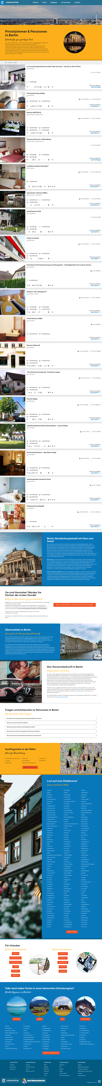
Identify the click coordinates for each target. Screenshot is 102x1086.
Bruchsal (50, 864)
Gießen (67, 832)
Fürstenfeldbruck (69, 817)
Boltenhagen (51, 850)
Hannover (67, 861)
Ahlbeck (50, 794)
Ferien (44, 2)
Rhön (63, 1037)
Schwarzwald (62, 1073)
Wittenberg (85, 917)
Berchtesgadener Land (12, 1033)
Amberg (50, 797)
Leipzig (67, 908)
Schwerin (84, 857)
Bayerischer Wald (10, 1030)
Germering (67, 830)
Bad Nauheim (51, 819)
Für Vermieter (66, 2)
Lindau (66, 915)
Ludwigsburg (68, 922)
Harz (26, 1030)
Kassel (66, 886)
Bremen (50, 859)
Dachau (50, 886)
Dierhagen (50, 902)
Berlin (49, 837)
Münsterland (28, 1048)
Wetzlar (84, 906)
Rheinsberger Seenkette (68, 1035)
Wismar (84, 915)
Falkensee (67, 794)
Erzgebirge (27, 1026)
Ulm (83, 900)
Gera (66, 828)
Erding (49, 924)
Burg (49, 868)
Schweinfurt (85, 866)
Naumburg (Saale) (87, 810)
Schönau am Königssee (88, 864)
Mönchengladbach (87, 803)
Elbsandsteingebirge (11, 1048)
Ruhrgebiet (65, 1041)
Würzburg (84, 922)
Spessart (82, 1026)
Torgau (84, 891)
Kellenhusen (68, 888)
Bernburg (50, 839)
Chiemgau (8, 1041)
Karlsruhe (67, 884)
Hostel (27, 1069)
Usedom (82, 1037)
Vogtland (82, 1039)
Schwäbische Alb (66, 1048)
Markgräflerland (29, 1039)
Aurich (49, 803)
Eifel (7, 1046)
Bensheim (50, 835)
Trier (83, 893)
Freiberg (67, 803)
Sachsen (80, 1073)
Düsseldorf (50, 913)
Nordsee (45, 1033)
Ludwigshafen (68, 924)
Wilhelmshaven (86, 911)
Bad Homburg (51, 810)
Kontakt (77, 2)
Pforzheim (85, 835)
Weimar (84, 902)
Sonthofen (85, 875)
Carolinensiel (51, 873)
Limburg (67, 913)
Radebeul (84, 844)
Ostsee (63, 1030)
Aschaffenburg (52, 799)
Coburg (50, 877)
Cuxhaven (50, 884)
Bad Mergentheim (52, 817)
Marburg (84, 794)
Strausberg (85, 886)
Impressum (13, 1069)
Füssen (66, 819)
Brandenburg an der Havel (13, 758)
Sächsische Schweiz (67, 1044)
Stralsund (84, 884)
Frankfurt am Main (70, 801)
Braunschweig (51, 857)
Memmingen (85, 799)
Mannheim (85, 792)
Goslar (66, 839)
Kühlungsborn (68, 904)
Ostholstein (65, 1028)
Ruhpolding (85, 855)
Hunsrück (27, 1033)
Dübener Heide (10, 1044)
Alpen (7, 1026)
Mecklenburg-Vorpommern (85, 1071)
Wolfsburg (84, 920)
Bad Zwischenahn (52, 826)
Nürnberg (84, 821)
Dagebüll (50, 888)
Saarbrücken (85, 859)
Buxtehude (50, 870)
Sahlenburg (85, 861)
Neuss (83, 815)
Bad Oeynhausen (52, 821)
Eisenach (50, 920)
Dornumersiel (51, 906)
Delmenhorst (51, 897)
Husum (66, 877)
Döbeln (50, 904)
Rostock (84, 853)
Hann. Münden (69, 864)
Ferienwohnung (30, 1067)
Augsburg (50, 801)
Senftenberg (26, 760)
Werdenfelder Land (85, 1041)
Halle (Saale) (68, 855)
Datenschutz (13, 1067)
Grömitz (67, 848)
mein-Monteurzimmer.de (61, 697)
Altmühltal (9, 1028)
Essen (66, 792)
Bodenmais (51, 848)
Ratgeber (54, 2)
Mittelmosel (28, 1044)
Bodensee (8, 1035)
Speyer (84, 877)
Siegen (84, 873)
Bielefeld (50, 841)
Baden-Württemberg (83, 1067)
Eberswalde (51, 915)
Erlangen (67, 790)
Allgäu (61, 1071)
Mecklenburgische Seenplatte (32, 1041)
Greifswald (68, 846)
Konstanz (67, 900)
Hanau (66, 859)
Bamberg (50, 828)
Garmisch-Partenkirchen (71, 823)
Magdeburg (68, 926)
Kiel (66, 893)
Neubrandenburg (86, 812)
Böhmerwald (9, 1037)
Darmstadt (50, 893)
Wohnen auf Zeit (30, 1071)
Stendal (84, 879)
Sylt (60, 1067)
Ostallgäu (45, 1048)
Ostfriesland (65, 1026)
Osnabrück (85, 830)
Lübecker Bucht (29, 1035)
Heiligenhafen (68, 870)
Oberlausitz (46, 1041)
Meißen (84, 797)
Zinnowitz (84, 924)
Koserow (67, 902)
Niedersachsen (82, 1075)
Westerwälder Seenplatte (87, 1044)
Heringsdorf (68, 873)
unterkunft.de (37, 43)
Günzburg (67, 850)
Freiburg (67, 806)
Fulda (66, 821)
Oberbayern (46, 1037)
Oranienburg (85, 828)
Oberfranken (46, 1039)
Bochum (50, 846)
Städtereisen (47, 1062)
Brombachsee (9, 1039)
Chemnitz (50, 875)
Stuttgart (84, 888)
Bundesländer (82, 1062)
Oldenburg (85, 826)
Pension (35, 2)
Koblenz (67, 895)
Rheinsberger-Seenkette (29, 763)
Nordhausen (85, 819)
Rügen (63, 1039)
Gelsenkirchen (68, 826)
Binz (49, 844)
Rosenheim (85, 850)
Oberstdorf (85, 823)
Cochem (50, 879)
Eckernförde (51, 917)
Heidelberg (68, 866)
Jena (66, 882)
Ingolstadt (67, 879)
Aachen (50, 790)
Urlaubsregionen (64, 1062)
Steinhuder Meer (84, 1030)
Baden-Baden (51, 806)
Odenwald (46, 1046)
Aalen (49, 792)
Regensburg (85, 848)
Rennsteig (64, 1033)
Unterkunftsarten (31, 1062)
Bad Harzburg (51, 808)
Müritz (45, 1026)
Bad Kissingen (51, 812)
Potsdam (25, 758)
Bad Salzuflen (51, 823)
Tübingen (84, 895)
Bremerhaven (51, 861)
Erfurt (49, 926)
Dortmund (50, 908)
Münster (84, 808)
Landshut (67, 906)
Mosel (26, 1046)
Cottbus (8, 760)
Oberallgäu (46, 1035)
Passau (84, 832)
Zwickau (84, 926)
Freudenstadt (68, 810)
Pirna (83, 837)
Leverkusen (68, 911)
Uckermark (43, 760)
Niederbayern (46, 1028)
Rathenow (84, 846)
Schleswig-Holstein (83, 1069)
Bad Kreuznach (52, 815)
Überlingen (85, 897)
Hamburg (67, 857)
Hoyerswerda (68, 875)
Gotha (66, 835)
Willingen (84, 913)
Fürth (66, 815)
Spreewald (43, 758)
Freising (67, 808)
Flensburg (67, 797)
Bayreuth (50, 832)
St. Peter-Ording (86, 882)
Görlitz (66, 837)
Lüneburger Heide (29, 1037)
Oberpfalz (46, 1044)
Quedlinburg (85, 841)
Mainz (83, 790)
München (84, 806)
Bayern (80, 1064)
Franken (27, 1028)
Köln (66, 897)
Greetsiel (67, 844)
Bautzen (50, 830)
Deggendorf (51, 895)
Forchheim (67, 799)
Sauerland (64, 1046)
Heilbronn (67, 868)
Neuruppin (9, 763)
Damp (49, 891)
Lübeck (67, 917)
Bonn (49, 853)
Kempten (67, 891)
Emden (49, 922)
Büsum (49, 866)
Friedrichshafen (69, 812)
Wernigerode (85, 904)
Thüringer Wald (84, 1033)
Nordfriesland (47, 1030)
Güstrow (67, 853)
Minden (84, 801)
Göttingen (67, 841)
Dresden (50, 911)
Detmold (50, 900)
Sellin (83, 868)
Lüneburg (67, 920)
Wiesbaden (85, 908)
